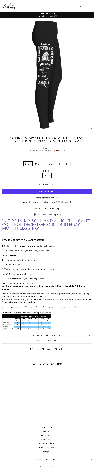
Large (50, 164)
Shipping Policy (47, 451)
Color (47, 171)
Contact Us (47, 427)
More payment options (47, 197)
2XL (67, 164)
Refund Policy (47, 435)
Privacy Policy (47, 439)
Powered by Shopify (47, 467)
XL (59, 164)
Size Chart (47, 431)
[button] (47, 151)
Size (47, 159)
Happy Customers (47, 447)
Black (47, 175)
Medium (39, 164)
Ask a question (47, 341)
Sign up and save (46, 459)
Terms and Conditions (47, 443)
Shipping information (47, 335)
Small (28, 164)
